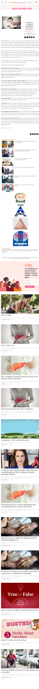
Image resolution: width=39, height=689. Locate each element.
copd (2, 445)
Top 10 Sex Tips (22, 249)
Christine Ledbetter (6, 545)
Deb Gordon (5, 444)
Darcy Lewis (5, 350)
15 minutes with (4, 481)
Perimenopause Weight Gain (27, 250)
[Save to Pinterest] (29, 37)
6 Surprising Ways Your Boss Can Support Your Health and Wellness (25, 177)
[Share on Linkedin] (31, 37)
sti (1, 615)
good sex (9, 6)
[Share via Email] (34, 37)
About (34, 2)
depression (11, 55)
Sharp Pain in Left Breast (6, 249)
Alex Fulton (5, 512)
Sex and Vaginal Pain (17, 250)
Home (18, 15)
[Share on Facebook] (25, 37)
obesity (20, 57)
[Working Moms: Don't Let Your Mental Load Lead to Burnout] (8, 188)
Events (3, 6)
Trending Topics (6, 248)
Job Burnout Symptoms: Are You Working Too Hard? (24, 167)
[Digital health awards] (20, 197)
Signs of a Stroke (15, 249)
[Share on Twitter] (27, 37)
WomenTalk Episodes (6, 8)
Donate (29, 8)
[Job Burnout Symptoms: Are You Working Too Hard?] (8, 171)
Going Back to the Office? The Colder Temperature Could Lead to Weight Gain (25, 142)
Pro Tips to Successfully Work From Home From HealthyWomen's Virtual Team (24, 159)
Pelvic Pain (11, 250)
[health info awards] (20, 238)
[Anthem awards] (20, 223)
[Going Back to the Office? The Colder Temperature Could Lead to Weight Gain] (8, 144)
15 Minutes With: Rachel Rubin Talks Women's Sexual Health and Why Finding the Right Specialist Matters (19, 472)
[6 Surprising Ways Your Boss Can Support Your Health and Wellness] (8, 179)
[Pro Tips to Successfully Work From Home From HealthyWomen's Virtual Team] (8, 162)
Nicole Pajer (5, 479)
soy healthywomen (26, 6)
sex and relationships (5, 580)
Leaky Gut (28, 249)
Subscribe (15, 8)
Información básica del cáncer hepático (17, 409)
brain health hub (16, 6)
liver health (3, 352)
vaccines (3, 645)
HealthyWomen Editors (29, 30)
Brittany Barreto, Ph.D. (7, 677)
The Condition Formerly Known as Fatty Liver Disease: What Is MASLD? (19, 377)
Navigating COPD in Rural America (15, 440)
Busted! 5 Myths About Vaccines (13, 640)
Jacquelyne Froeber (6, 319)
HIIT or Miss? (6, 315)
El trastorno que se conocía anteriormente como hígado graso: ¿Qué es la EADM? (18, 505)
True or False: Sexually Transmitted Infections (19, 610)
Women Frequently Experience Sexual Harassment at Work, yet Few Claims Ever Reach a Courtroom (26, 150)
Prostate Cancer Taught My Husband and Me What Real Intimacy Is (19, 539)
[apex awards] (20, 210)
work (21, 15)
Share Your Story (22, 8)
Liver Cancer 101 (7, 345)
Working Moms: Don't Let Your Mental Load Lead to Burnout (24, 185)
